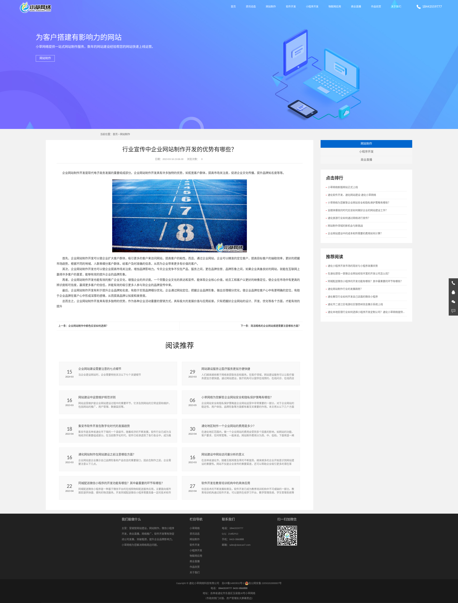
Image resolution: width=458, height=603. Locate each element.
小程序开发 (312, 6)
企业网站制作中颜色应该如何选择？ (88, 326)
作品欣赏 (376, 6)
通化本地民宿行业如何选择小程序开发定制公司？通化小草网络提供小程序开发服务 (367, 312)
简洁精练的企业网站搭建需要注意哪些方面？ (276, 326)
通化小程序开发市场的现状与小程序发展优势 (353, 266)
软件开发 (291, 6)
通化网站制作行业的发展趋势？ (345, 289)
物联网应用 (334, 6)
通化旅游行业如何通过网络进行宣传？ (349, 218)
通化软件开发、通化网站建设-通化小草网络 (352, 195)
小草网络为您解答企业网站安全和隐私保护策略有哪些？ (359, 202)
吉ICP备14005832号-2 (233, 583)
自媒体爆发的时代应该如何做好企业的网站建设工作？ (358, 210)
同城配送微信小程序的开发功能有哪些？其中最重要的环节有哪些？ (365, 281)
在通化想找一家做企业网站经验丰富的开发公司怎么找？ (359, 273)
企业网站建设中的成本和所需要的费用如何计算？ (355, 233)
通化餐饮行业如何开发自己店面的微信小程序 (353, 297)
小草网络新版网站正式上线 (343, 187)
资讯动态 (251, 6)
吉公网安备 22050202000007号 (265, 583)
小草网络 (195, 528)
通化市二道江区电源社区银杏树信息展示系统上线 (355, 304)
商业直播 (356, 6)
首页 (233, 6)
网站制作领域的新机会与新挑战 (345, 226)
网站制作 (271, 6)
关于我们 (396, 6)
